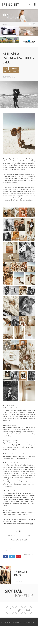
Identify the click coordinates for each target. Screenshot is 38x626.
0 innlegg (27, 554)
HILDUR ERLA (15, 548)
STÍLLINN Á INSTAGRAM (10, 71)
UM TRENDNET (6, 622)
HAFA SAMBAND (29, 622)
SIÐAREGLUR (17, 622)
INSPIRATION (13, 68)
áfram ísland (6, 548)
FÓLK (5, 68)
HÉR (31, 523)
